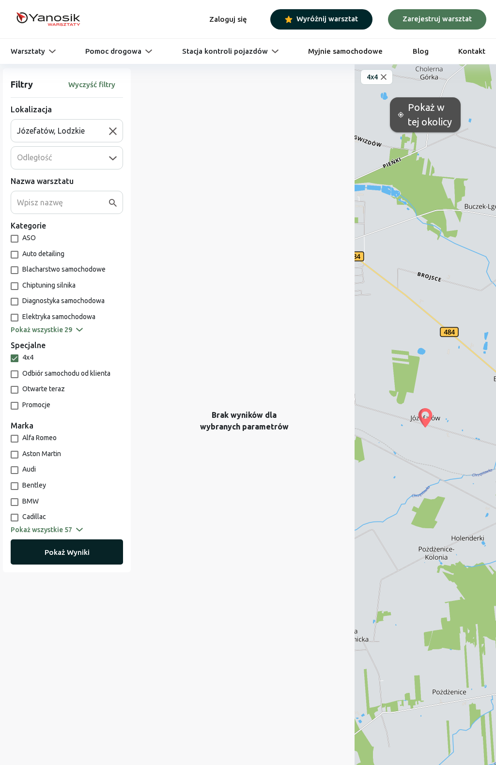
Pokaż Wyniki (67, 552)
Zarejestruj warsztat (437, 19)
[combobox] (63, 130)
